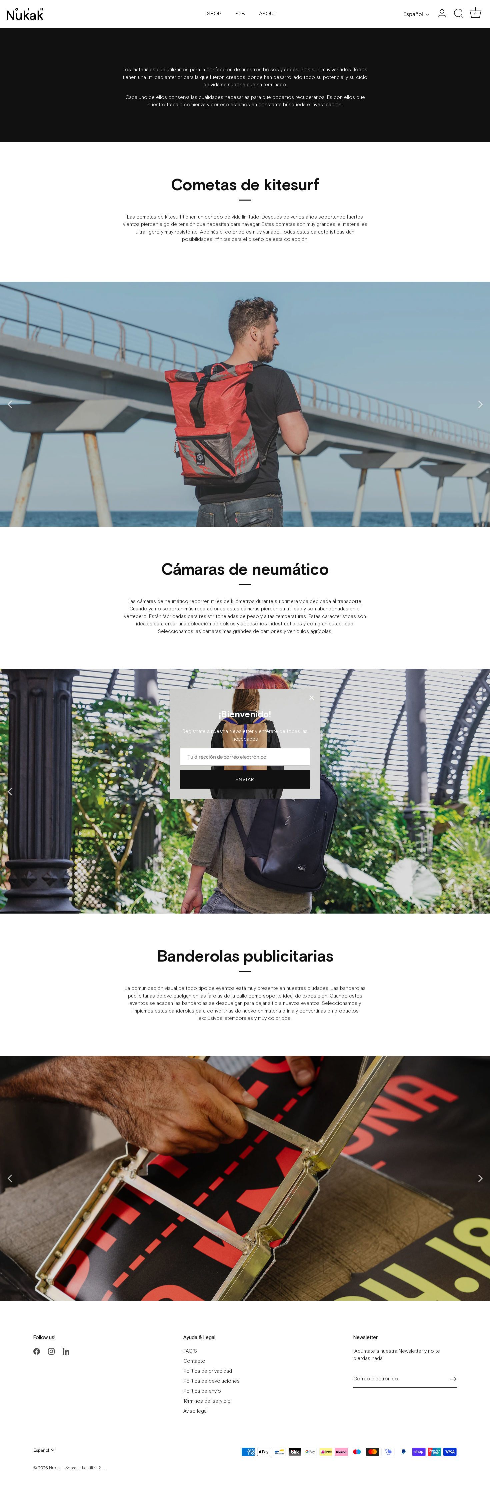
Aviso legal (195, 1411)
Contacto (194, 1361)
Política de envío (202, 1391)
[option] (245, 404)
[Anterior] (10, 404)
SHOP (214, 14)
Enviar (245, 779)
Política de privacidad (207, 1371)
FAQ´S (190, 1351)
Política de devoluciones (211, 1381)
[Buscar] (458, 14)
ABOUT (267, 14)
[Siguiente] (480, 404)
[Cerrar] (311, 697)
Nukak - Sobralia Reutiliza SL (76, 1468)
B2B (240, 14)
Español (413, 14)
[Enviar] (453, 1379)
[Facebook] (36, 1351)
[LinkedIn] (66, 1351)
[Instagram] (51, 1351)
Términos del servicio (207, 1401)
